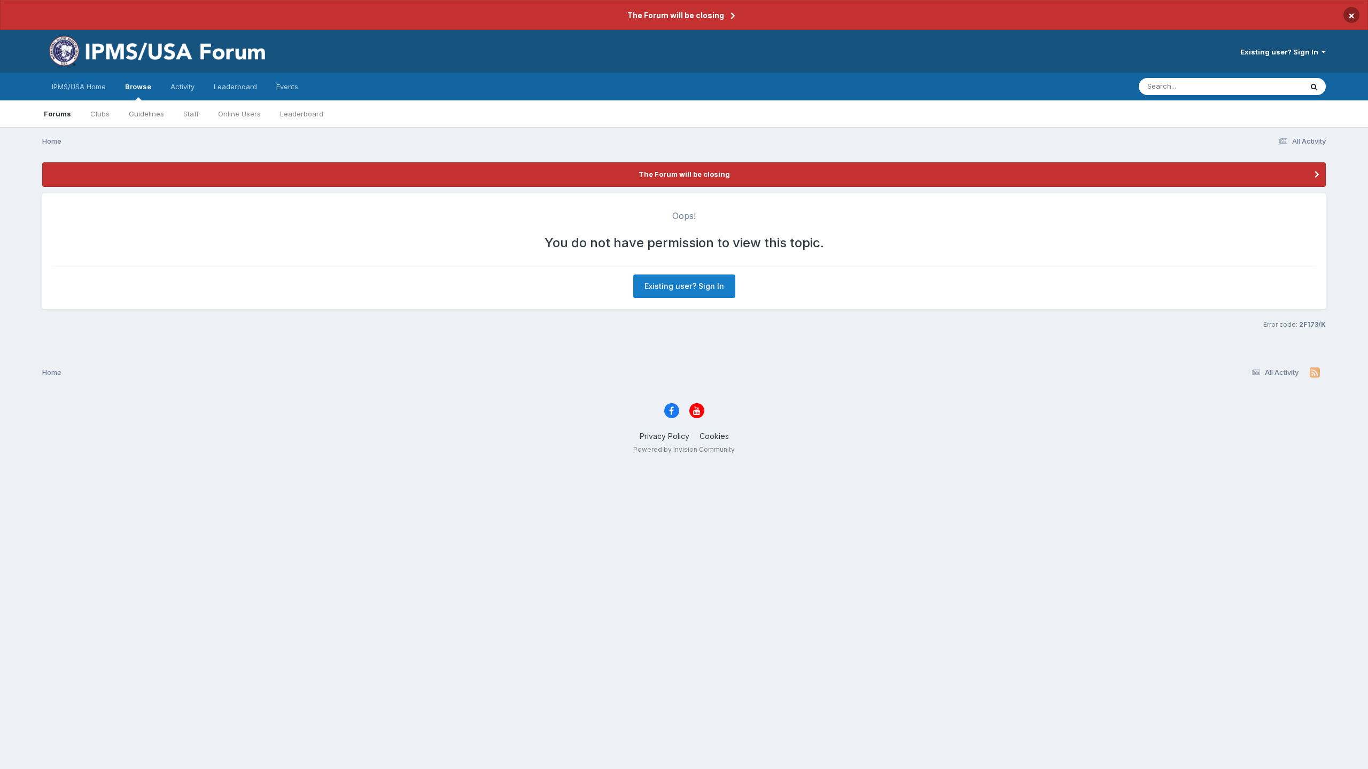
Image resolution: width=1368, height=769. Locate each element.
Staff (191, 113)
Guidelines (146, 113)
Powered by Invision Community (684, 449)
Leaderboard (301, 113)
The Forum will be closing (675, 15)
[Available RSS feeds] (1315, 372)
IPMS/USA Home (79, 86)
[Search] (1314, 86)
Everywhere (1269, 86)
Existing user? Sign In (1281, 52)
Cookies (714, 436)
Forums (57, 113)
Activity (182, 86)
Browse (138, 86)
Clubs (100, 113)
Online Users (239, 113)
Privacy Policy (664, 436)
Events (287, 86)
